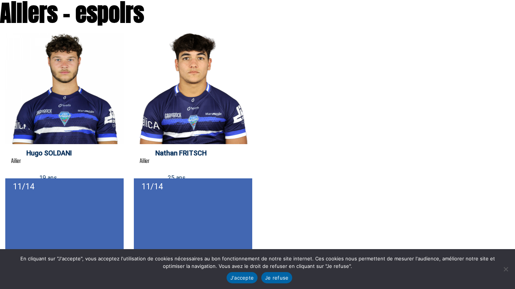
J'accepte (242, 278)
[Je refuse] (505, 269)
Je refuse (276, 278)
